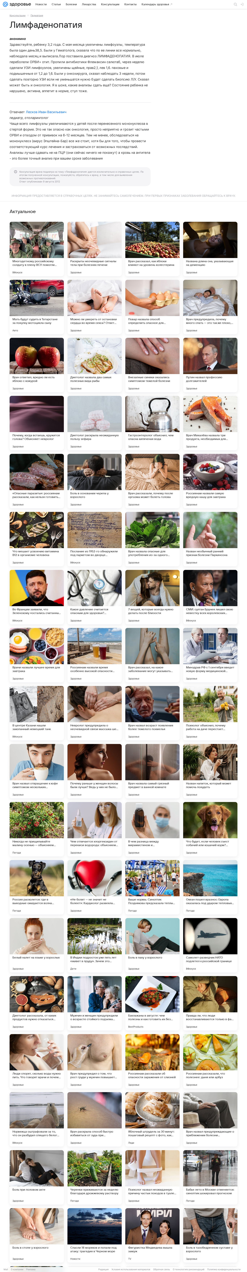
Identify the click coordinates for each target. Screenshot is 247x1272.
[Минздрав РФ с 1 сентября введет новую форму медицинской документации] (210, 655)
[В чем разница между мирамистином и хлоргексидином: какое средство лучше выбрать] (152, 829)
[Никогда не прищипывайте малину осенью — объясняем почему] (37, 829)
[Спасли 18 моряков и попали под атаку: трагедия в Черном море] (94, 1235)
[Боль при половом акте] (37, 1177)
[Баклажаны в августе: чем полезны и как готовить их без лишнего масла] (152, 1003)
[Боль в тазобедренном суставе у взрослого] (210, 1235)
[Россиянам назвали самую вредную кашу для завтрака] (210, 481)
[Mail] (5, 4)
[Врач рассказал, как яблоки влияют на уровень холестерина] (152, 249)
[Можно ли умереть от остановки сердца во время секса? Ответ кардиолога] (94, 307)
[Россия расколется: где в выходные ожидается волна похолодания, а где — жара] (37, 887)
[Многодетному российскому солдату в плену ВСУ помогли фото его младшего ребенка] (37, 249)
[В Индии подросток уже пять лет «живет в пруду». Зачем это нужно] (94, 945)
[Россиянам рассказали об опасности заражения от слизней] (152, 1061)
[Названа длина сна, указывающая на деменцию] (210, 249)
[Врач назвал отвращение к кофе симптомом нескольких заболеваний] (37, 771)
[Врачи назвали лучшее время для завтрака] (37, 655)
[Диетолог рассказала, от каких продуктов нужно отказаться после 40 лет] (37, 1003)
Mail (6, 1269)
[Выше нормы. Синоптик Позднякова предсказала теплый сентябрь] (152, 887)
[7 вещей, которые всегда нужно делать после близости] (152, 597)
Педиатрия (37, 15)
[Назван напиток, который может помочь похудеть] (210, 771)
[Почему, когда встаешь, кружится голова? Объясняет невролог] (37, 423)
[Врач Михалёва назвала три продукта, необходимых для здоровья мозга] (210, 423)
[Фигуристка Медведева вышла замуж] (152, 1235)
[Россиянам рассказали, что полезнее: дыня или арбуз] (210, 1061)
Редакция (103, 1269)
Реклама (30, 1269)
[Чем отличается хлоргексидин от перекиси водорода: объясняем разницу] (94, 829)
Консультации (17, 15)
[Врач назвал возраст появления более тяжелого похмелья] (152, 713)
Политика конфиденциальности (223, 1269)
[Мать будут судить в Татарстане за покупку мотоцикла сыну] (37, 307)
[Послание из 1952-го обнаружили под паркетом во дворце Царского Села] (94, 539)
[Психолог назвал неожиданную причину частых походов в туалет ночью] (152, 1177)
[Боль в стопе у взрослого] (37, 1235)
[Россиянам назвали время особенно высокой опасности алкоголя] (94, 655)
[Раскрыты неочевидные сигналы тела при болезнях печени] (94, 249)
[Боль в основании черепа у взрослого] (94, 481)
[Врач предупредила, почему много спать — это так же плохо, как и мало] (210, 307)
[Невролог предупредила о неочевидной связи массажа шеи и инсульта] (94, 713)
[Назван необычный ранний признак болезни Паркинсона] (210, 539)
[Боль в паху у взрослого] (152, 945)
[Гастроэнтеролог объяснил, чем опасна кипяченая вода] (152, 423)
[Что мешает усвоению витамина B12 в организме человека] (37, 539)
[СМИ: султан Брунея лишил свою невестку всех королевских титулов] (210, 597)
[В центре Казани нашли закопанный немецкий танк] (37, 713)
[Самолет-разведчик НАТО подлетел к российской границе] (210, 945)
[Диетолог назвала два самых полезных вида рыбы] (94, 365)
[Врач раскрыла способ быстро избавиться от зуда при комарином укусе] (94, 1119)
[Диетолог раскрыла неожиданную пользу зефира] (94, 423)
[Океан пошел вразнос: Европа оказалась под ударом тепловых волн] (210, 887)
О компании (17, 1269)
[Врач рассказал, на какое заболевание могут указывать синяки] (152, 655)
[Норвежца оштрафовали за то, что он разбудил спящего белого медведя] (37, 1119)
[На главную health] (19, 4)
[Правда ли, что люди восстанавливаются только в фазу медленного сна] (210, 1003)
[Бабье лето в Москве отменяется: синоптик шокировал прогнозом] (210, 1177)
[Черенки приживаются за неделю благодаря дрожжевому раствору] (94, 1177)
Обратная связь (161, 1269)
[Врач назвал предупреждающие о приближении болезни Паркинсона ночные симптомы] (210, 1119)
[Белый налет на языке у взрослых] (37, 945)
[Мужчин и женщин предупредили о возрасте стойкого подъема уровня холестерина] (94, 1003)
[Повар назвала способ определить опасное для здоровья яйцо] (152, 307)
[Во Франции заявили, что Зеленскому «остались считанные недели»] (37, 597)
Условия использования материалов (131, 1269)
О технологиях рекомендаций (188, 1269)
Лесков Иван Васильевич (46, 112)
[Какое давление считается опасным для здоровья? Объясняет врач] (94, 597)
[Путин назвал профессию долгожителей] (210, 365)
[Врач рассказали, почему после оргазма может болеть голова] (152, 481)
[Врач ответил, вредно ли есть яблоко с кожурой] (37, 365)
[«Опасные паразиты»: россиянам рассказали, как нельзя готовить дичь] (37, 481)
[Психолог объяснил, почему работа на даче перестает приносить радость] (210, 713)
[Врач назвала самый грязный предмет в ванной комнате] (152, 771)
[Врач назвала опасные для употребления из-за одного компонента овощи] (152, 539)
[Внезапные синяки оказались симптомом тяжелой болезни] (152, 365)
